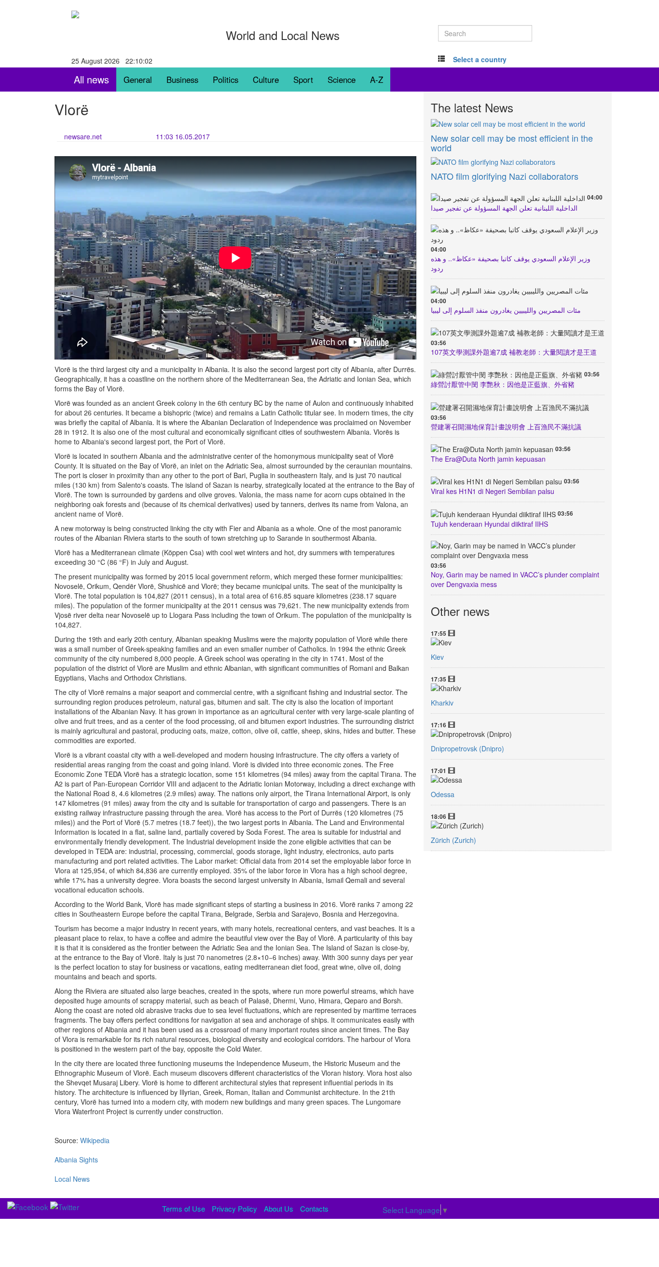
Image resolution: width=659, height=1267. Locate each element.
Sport (303, 79)
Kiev (437, 657)
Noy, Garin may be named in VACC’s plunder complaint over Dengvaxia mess (515, 579)
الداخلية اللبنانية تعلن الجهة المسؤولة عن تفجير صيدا (504, 208)
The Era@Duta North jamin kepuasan (488, 459)
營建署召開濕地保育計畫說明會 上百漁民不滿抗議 (506, 426)
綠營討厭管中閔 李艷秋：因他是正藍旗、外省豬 (503, 384)
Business (182, 79)
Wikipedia (95, 1140)
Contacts (314, 1208)
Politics (225, 79)
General (138, 79)
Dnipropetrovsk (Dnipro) (467, 748)
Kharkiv (442, 702)
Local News (72, 1179)
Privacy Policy (234, 1208)
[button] (480, 59)
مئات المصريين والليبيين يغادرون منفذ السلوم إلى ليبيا (506, 310)
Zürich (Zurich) (453, 840)
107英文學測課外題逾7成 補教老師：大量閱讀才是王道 (514, 352)
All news (91, 79)
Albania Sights (76, 1159)
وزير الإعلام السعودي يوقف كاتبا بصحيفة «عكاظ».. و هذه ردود (510, 263)
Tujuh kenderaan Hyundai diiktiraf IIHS (489, 524)
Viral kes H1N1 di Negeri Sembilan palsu (492, 491)
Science (342, 79)
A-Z (376, 79)
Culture (266, 79)
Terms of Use (183, 1208)
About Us (278, 1208)
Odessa (442, 794)
